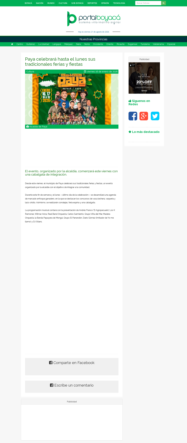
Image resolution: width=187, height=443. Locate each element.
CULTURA (63, 3)
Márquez (68, 44)
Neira (78, 44)
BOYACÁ (28, 3)
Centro (20, 44)
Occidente (98, 44)
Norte (87, 44)
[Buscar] (163, 3)
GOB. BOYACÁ (77, 3)
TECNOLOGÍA (119, 3)
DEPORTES (92, 3)
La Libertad (43, 44)
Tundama (145, 44)
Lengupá (57, 44)
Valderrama (158, 44)
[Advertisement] (71, 146)
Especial (171, 44)
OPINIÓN (105, 3)
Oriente (109, 44)
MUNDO (50, 3)
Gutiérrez (30, 44)
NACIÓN (39, 3)
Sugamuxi (132, 44)
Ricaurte (120, 44)
